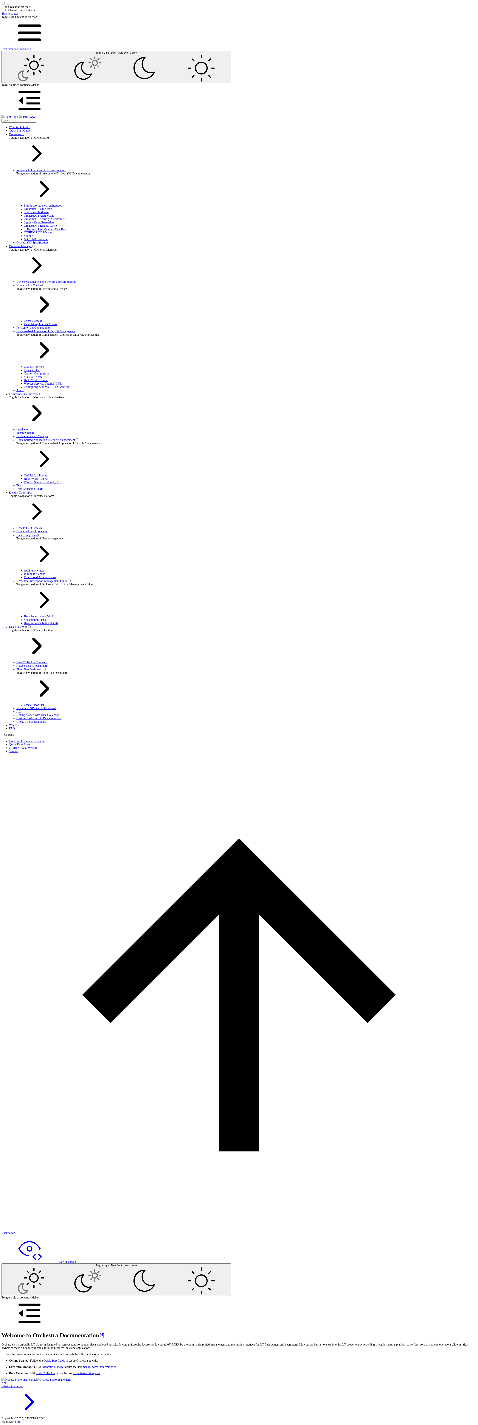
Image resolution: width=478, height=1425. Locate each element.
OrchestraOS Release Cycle (40, 225)
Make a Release (33, 376)
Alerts (20, 390)
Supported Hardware (36, 212)
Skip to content (10, 13)
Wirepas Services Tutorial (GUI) (43, 383)
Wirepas (13, 725)
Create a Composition (36, 373)
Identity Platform (19, 492)
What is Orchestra (19, 127)
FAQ (12, 728)
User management (27, 535)
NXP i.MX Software (36, 239)
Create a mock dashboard (31, 721)
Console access (33, 320)
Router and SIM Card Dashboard (36, 708)
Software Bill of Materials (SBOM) (45, 229)
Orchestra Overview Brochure (27, 741)
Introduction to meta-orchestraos (43, 205)
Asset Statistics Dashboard (32, 665)
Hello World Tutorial (36, 380)
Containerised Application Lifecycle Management (45, 439)
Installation (22, 429)
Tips (18, 485)
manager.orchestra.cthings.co (100, 1366)
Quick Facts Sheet (19, 744)
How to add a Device (29, 285)
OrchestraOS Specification (32, 242)
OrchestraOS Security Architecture (44, 219)
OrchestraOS (16, 134)
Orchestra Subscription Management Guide (41, 581)
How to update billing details (41, 623)
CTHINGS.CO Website (38, 232)
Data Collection (18, 626)
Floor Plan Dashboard (29, 669)
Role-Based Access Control (40, 577)
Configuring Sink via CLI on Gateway (46, 386)
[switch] (26, 134)
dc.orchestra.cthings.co (86, 1373)
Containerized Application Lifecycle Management (45, 331)
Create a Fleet (32, 370)
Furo (18, 1421)
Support (28, 235)
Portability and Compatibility (33, 327)
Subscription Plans (35, 619)
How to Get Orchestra (29, 528)
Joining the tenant (34, 573)
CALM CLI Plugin (35, 475)
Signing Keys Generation (39, 222)
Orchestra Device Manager (32, 436)
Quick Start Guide (19, 130)
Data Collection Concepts (31, 662)
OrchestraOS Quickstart (38, 208)
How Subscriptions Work (39, 616)
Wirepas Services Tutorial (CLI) (42, 482)
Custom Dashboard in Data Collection (38, 718)
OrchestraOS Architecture (39, 215)
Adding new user (34, 570)
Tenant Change (25, 432)
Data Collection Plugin (29, 488)
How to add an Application (32, 531)
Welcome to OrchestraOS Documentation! (41, 170)
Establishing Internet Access (40, 324)
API (18, 711)
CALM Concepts (34, 366)
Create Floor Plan (34, 704)
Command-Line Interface (24, 394)
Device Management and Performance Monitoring (46, 281)
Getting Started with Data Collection (37, 715)
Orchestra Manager (20, 246)
